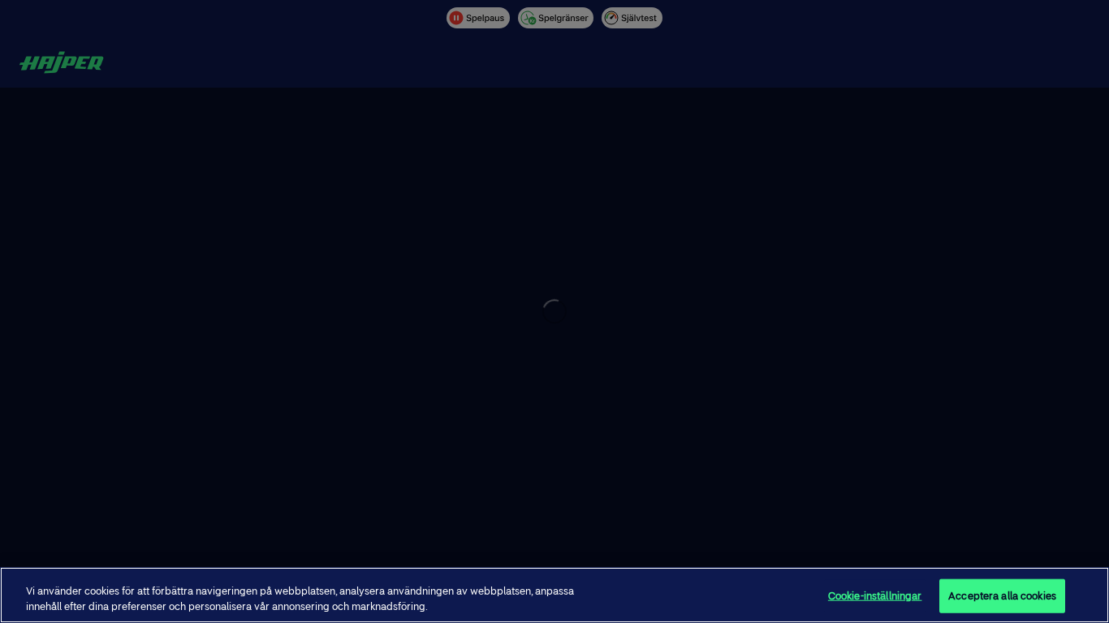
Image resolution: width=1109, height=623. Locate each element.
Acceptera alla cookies (1002, 596)
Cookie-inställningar (875, 596)
